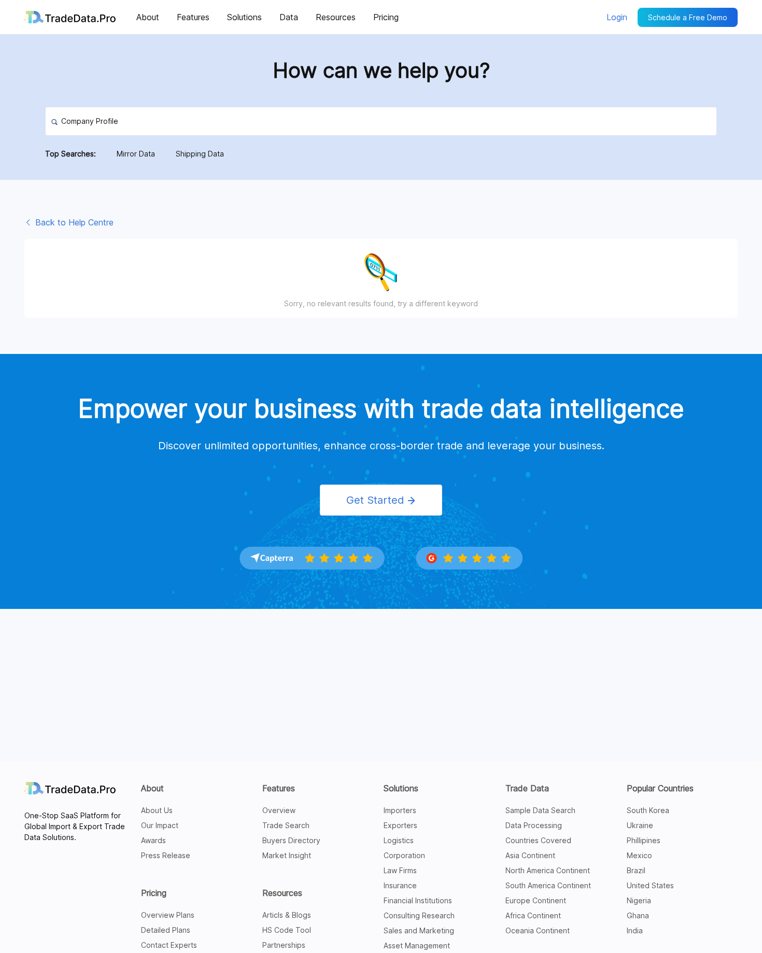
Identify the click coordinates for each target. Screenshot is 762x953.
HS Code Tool (286, 930)
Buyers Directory (291, 840)
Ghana (638, 915)
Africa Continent (533, 915)
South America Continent (548, 885)
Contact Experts (169, 945)
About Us (157, 810)
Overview (278, 810)
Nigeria (639, 900)
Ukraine (640, 825)
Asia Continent (530, 855)
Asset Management (417, 945)
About (152, 788)
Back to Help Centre (73, 222)
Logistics (399, 840)
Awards (153, 840)
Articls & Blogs (286, 915)
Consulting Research (419, 915)
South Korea (648, 810)
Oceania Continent (537, 930)
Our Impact (159, 825)
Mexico (639, 855)
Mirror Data (136, 153)
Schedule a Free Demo (687, 17)
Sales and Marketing (419, 930)
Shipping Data (200, 153)
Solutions (401, 788)
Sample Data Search (540, 810)
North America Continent (547, 870)
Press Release (165, 855)
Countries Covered (538, 840)
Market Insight (286, 855)
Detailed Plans (165, 930)
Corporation (404, 855)
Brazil (636, 870)
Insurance (400, 885)
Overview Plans (167, 915)
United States (650, 885)
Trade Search (285, 825)
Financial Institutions (418, 900)
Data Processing (533, 825)
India (635, 930)
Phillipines (643, 840)
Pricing (153, 893)
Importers (400, 810)
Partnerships (283, 945)
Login (616, 17)
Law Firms (400, 870)
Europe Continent (535, 900)
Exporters (400, 825)
